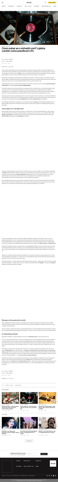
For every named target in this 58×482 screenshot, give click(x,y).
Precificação (18, 385)
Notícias (8, 46)
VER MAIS (29, 440)
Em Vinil (3, 46)
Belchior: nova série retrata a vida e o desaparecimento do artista (47, 432)
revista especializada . (22, 85)
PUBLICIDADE (32, 475)
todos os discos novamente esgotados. (28, 355)
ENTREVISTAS (11, 6)
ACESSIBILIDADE (24, 475)
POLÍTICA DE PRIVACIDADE (13, 475)
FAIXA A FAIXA (28, 6)
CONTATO (3, 475)
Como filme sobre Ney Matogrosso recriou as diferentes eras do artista (28, 432)
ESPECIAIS (19, 6)
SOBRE (55, 6)
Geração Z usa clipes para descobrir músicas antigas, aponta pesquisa (10, 432)
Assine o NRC (52, 2)
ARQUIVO (3, 6)
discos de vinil (9, 385)
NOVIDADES (36, 6)
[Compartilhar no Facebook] (9, 66)
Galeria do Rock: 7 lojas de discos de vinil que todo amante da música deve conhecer (10, 407)
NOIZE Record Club (42, 404)
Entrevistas (41, 429)
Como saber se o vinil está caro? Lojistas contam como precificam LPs (28, 407)
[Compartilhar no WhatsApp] (12, 66)
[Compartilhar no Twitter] (10, 66)
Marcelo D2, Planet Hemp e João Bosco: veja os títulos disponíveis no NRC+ (47, 407)
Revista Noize (27, 429)
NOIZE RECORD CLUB (46, 6)
